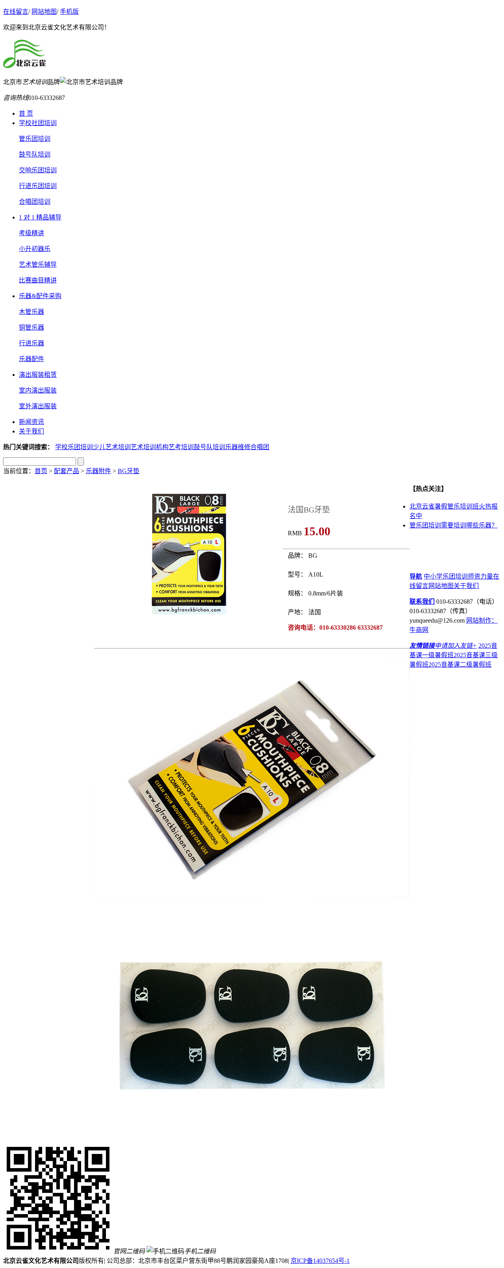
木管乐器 (31, 311)
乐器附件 (98, 471)
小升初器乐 (34, 248)
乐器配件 (31, 359)
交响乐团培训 (38, 170)
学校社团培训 (38, 123)
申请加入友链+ (456, 645)
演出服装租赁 (38, 374)
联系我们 (422, 601)
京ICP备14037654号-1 (320, 1260)
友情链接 (422, 645)
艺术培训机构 (150, 447)
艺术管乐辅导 (38, 264)
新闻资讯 (31, 421)
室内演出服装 (38, 390)
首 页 (26, 113)
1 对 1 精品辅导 (40, 217)
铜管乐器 (31, 327)
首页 (41, 471)
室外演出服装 (38, 406)
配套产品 (66, 471)
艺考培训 (181, 447)
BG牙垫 (128, 471)
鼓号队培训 (34, 154)
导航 (416, 576)
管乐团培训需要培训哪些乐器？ (454, 525)
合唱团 (259, 447)
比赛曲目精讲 (38, 280)
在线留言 (15, 11)
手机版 (69, 11)
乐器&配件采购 (40, 296)
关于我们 (31, 431)
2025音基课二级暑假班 (459, 664)
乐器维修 (237, 447)
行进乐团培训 (38, 185)
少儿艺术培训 (112, 447)
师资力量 (480, 576)
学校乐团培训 (74, 447)
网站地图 (44, 11)
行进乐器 (31, 343)
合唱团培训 (34, 201)
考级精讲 (31, 233)
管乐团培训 (34, 138)
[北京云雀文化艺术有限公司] (24, 64)
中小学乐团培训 (446, 576)
